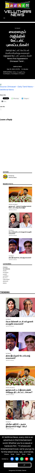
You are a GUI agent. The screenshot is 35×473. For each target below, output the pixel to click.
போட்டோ (5, 278)
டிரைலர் (5, 274)
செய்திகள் (17, 28)
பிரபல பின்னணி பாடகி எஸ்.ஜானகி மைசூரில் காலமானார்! (20, 232)
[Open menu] (17, 18)
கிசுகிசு (10, 204)
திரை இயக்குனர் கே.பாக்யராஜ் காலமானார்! (20, 257)
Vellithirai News (17, 13)
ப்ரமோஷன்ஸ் (6, 279)
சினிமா (14, 72)
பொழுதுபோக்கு (21, 72)
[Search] (24, 465)
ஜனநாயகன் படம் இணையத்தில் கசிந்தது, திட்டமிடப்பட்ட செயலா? (19, 391)
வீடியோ (5, 283)
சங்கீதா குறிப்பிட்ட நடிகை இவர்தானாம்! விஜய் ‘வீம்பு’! (16, 425)
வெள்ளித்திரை (7, 73)
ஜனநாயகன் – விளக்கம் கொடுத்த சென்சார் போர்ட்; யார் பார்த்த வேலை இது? (20, 207)
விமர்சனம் (5, 281)
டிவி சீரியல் (5, 276)
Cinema (5, 267)
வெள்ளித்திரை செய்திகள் (17, 73)
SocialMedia (6, 269)
